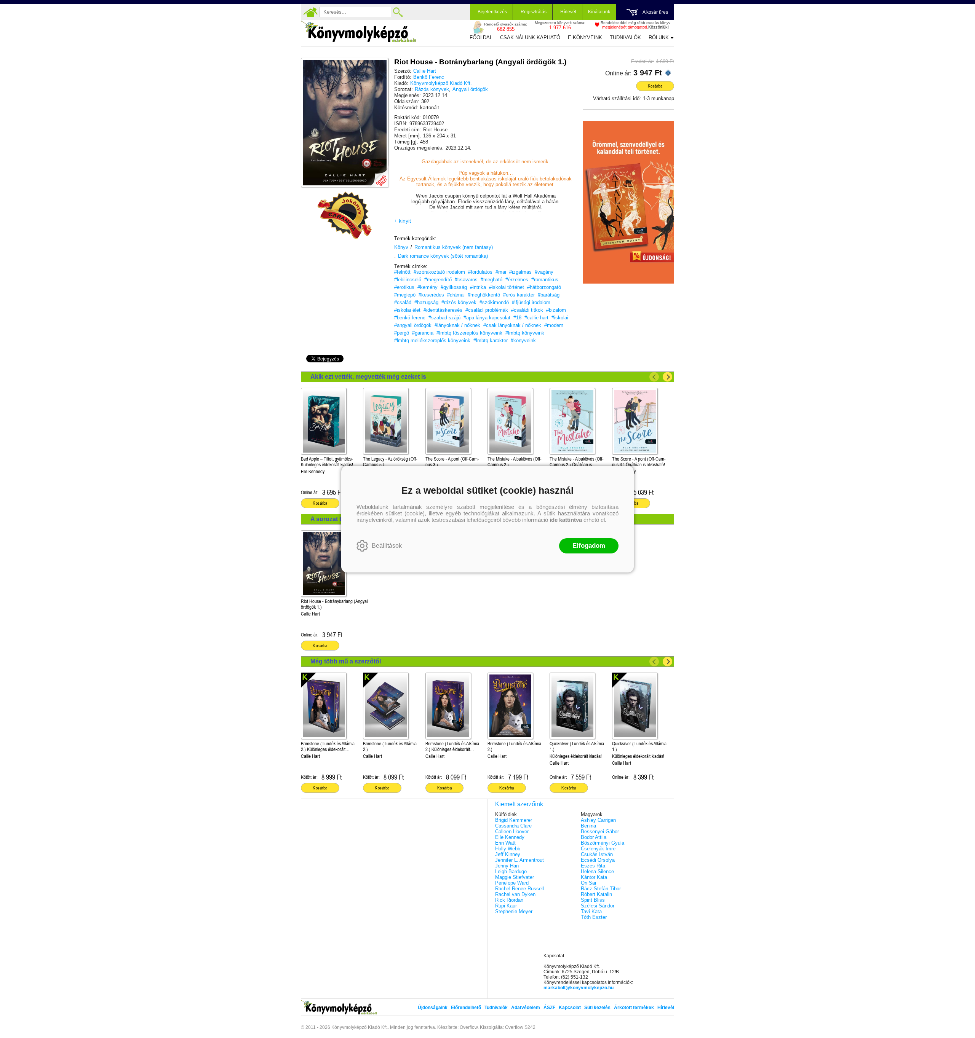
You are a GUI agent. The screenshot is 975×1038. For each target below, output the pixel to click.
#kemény (427, 287)
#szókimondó (494, 302)
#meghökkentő (484, 295)
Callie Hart (424, 71)
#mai (500, 272)
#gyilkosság (454, 287)
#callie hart (536, 317)
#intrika (478, 287)
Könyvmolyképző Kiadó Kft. (441, 83)
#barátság (548, 295)
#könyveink (523, 340)
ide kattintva (566, 520)
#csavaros (466, 279)
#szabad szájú (444, 317)
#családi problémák (486, 310)
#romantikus (544, 279)
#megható (491, 279)
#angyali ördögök (413, 325)
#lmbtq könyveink (524, 333)
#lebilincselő (407, 279)
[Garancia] (344, 215)
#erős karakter (519, 295)
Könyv (401, 247)
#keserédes (431, 295)
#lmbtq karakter (490, 340)
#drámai (456, 295)
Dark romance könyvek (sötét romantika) (443, 256)
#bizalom (556, 310)
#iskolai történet (506, 287)
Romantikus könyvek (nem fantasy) (453, 247)
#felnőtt (402, 272)
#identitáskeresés (443, 310)
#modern (553, 325)
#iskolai (559, 317)
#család (402, 302)
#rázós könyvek (458, 302)
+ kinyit (402, 221)
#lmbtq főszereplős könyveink (469, 333)
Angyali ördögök (470, 89)
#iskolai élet (407, 310)
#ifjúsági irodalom (531, 302)
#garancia (422, 333)
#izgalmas (520, 272)
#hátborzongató (544, 287)
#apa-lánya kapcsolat (487, 317)
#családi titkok (527, 310)
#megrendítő (438, 279)
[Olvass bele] (375, 174)
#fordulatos (480, 272)
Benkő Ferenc (428, 77)
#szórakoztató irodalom (439, 272)
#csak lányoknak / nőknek (512, 325)
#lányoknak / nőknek (457, 325)
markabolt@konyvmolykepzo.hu (578, 987)
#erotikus (404, 287)
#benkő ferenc (409, 317)
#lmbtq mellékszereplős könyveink (432, 340)
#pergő (401, 333)
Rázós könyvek (432, 89)
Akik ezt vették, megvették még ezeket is (368, 376)
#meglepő (405, 295)
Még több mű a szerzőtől (345, 661)
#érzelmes (516, 279)
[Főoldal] (310, 12)
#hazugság (426, 302)
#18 (517, 317)
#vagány (544, 272)
